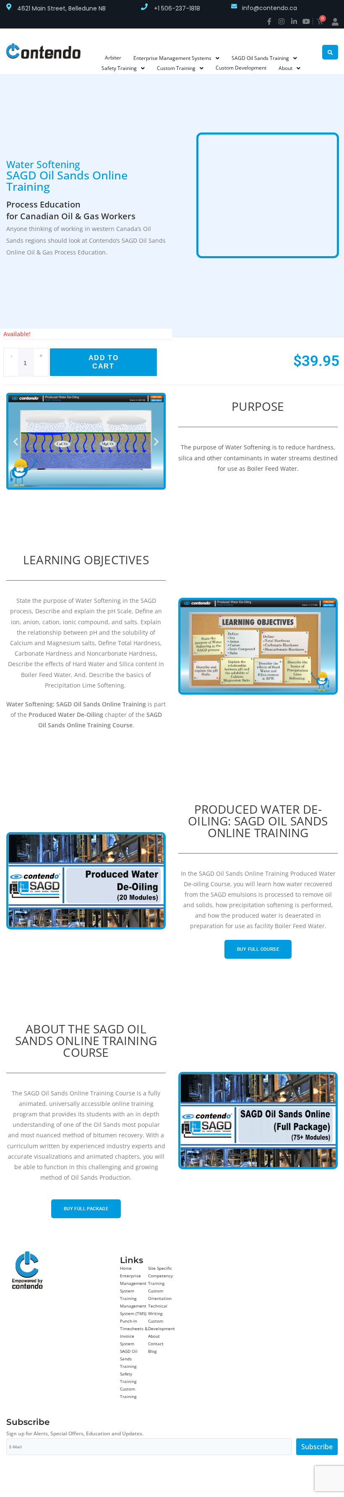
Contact (156, 1344)
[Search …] (330, 52)
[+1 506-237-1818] (144, 6)
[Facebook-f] (269, 21)
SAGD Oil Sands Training (129, 1358)
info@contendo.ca (269, 8)
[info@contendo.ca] (234, 6)
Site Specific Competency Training (160, 1275)
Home (126, 1268)
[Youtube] (306, 21)
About (154, 1336)
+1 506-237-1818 (177, 8)
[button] (15, 441)
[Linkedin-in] (294, 21)
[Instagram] (281, 21)
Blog (152, 1351)
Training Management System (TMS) (133, 1305)
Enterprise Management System (133, 1283)
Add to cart (104, 362)
